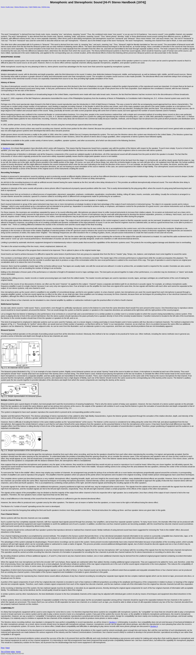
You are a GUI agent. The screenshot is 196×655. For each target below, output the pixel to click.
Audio (8, 7)
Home (3, 7)
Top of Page (5, 652)
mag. (11, 7)
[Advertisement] (47, 19)
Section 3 (113, 622)
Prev (3, 648)
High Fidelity (33, 7)
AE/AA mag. (46, 7)
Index (13, 652)
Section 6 (6, 148)
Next (8, 648)
